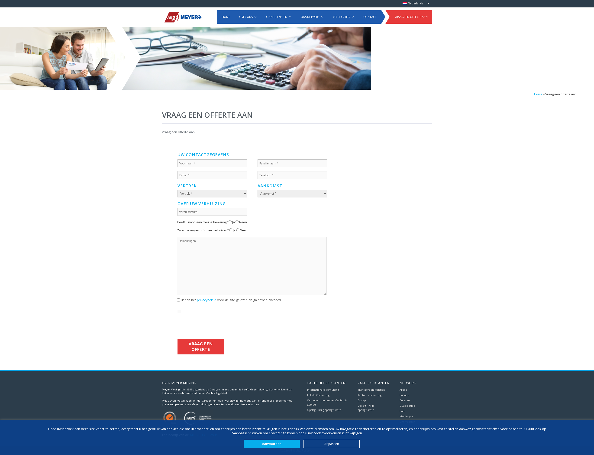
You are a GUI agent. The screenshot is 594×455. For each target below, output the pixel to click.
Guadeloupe (407, 405)
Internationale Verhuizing (323, 389)
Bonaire (404, 395)
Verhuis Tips (341, 17)
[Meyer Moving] (183, 17)
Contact (370, 17)
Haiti (402, 411)
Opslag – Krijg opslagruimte (324, 410)
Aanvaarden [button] (271, 444)
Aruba (403, 389)
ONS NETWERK (310, 17)
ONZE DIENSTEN (276, 17)
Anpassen (331, 444)
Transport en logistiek (371, 389)
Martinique (406, 416)
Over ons (246, 17)
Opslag (362, 400)
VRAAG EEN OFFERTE (201, 346)
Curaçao (405, 400)
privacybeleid (206, 300)
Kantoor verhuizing (369, 395)
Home (226, 17)
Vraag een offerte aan (411, 17)
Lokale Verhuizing (318, 395)
